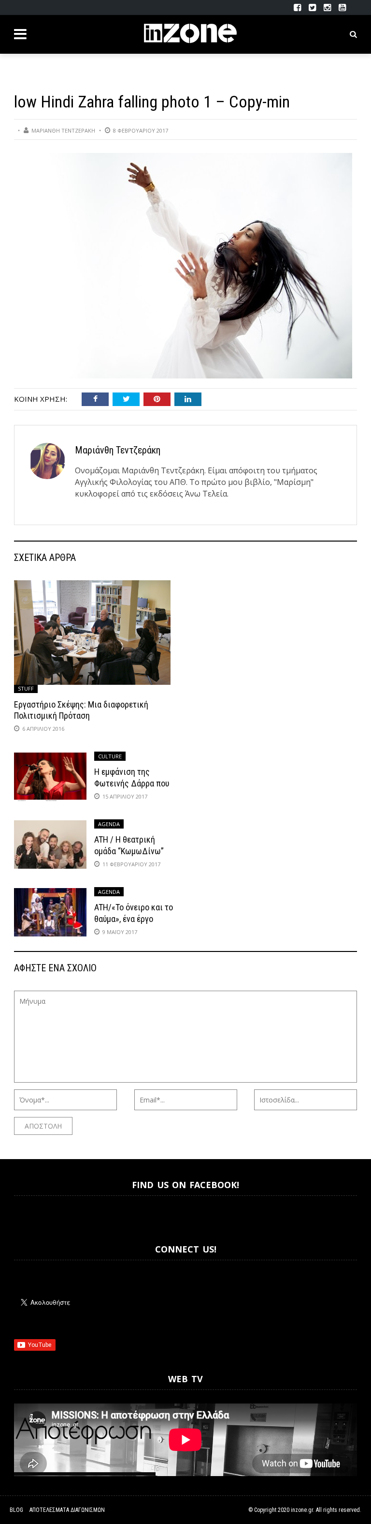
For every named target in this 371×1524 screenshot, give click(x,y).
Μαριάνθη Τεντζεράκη (63, 130)
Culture (110, 756)
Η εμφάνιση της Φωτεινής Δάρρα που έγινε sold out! (131, 783)
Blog (16, 1510)
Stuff (26, 688)
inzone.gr (302, 1510)
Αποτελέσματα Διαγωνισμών (67, 1510)
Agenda (109, 824)
